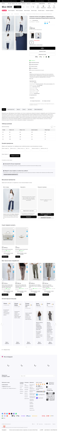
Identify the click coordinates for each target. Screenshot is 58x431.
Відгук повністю (7, 343)
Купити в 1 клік (42, 51)
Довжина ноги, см (44, 148)
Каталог (21, 385)
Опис (4, 109)
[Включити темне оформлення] (54, 3)
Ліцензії (26, 396)
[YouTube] (9, 413)
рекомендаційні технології (22, 427)
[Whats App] (16, 413)
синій (38, 36)
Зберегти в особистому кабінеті (45, 214)
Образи (21, 393)
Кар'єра (26, 394)
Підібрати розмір (15, 155)
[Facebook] (2, 413)
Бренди (21, 389)
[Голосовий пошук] (31, 6)
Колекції (21, 391)
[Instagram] (4, 413)
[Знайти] (33, 7)
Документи (27, 398)
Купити (42, 48)
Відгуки (18, 109)
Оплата (24, 109)
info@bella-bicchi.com (6, 386)
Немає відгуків (35, 20)
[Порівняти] (45, 22)
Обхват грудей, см (5, 148)
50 (31, 42)
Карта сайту (32, 410)
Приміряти (28, 216)
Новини (26, 391)
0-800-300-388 (42, 3)
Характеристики (11, 109)
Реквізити (32, 408)
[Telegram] (7, 413)
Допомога (32, 382)
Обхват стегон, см (21, 148)
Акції (21, 387)
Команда (26, 389)
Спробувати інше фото (46, 217)
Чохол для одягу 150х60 (15, 429)
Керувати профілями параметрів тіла (11, 174)
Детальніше (18, 256)
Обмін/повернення (38, 109)
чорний (32, 36)
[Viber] (13, 413)
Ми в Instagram (8, 357)
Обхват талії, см (13, 148)
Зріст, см (27, 148)
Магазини (26, 387)
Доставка (30, 109)
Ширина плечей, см (36, 148)
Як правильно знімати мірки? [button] (7, 160)
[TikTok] (11, 413)
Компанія (27, 382)
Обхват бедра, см (5, 154)
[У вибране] (47, 22)
